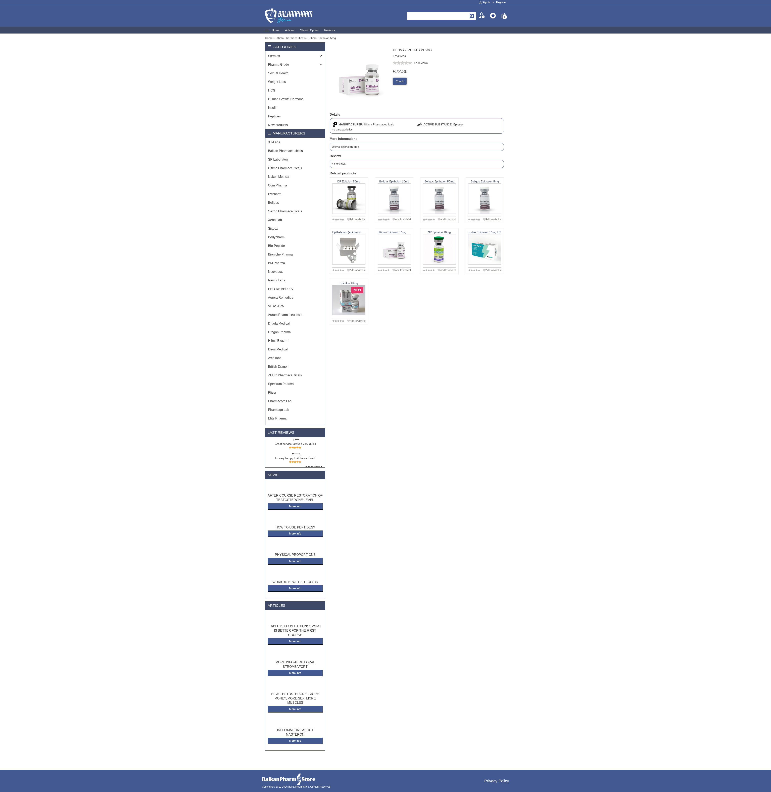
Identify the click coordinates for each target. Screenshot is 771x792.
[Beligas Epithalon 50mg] (439, 198)
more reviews (312, 466)
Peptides (274, 116)
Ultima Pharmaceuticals (285, 168)
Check (400, 81)
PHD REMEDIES (280, 289)
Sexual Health (278, 73)
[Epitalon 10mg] (348, 300)
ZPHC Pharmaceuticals (285, 375)
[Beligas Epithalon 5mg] (484, 198)
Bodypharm (276, 237)
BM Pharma (276, 263)
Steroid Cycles (309, 30)
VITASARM (276, 306)
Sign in (486, 2)
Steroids (274, 56)
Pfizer (272, 392)
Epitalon (458, 124)
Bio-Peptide (276, 245)
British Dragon (278, 366)
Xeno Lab (275, 220)
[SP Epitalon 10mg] (439, 249)
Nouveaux (275, 271)
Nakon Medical (279, 176)
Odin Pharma (277, 185)
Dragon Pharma (279, 332)
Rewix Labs (276, 280)
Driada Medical (279, 323)
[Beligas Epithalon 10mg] (394, 198)
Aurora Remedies (280, 297)
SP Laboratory (278, 159)
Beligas (273, 202)
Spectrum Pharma (281, 384)
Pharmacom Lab (280, 401)
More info (295, 506)
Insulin (272, 107)
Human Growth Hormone (286, 99)
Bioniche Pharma (280, 254)
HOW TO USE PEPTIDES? (295, 527)
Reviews (329, 30)
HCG (271, 90)
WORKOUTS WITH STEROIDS (295, 582)
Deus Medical (278, 349)
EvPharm (274, 194)
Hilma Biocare (278, 340)
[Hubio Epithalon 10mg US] (484, 249)
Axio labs (274, 358)
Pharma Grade (278, 64)
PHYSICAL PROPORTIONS (295, 554)
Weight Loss (277, 81)
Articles (289, 30)
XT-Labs (274, 142)
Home (275, 30)
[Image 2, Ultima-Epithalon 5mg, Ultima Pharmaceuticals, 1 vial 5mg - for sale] (360, 107)
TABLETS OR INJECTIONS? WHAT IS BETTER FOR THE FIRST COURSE (295, 630)
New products (278, 125)
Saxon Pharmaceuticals (285, 211)
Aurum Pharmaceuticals (285, 315)
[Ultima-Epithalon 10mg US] (394, 249)
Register (501, 2)
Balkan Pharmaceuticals (285, 151)
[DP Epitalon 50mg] (348, 198)
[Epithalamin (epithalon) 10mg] (348, 249)
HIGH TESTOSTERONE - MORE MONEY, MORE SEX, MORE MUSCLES (295, 698)
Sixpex (273, 228)
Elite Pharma (277, 418)
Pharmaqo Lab (278, 409)
